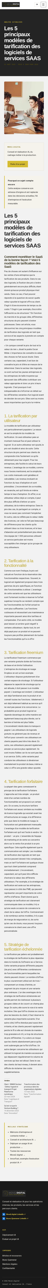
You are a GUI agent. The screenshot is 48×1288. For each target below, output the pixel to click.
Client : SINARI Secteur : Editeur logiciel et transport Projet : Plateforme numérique (13, 1089)
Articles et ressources (12, 1256)
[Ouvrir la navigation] (43, 4)
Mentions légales (9, 1264)
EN (37, 4)
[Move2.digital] (11, 4)
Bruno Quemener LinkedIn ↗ (15, 1218)
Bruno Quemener (9, 1260)
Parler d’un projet (17, 164)
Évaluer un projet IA (10, 1239)
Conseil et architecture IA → (23, 1139)
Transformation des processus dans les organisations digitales (32, 1086)
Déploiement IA (9, 1235)
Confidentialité (8, 1268)
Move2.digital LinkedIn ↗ (14, 1214)
